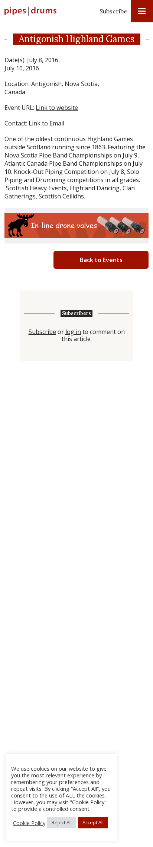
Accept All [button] (93, 822)
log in (73, 331)
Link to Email (46, 123)
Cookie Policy (29, 822)
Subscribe (113, 11)
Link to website (57, 108)
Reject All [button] (62, 822)
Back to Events (101, 260)
